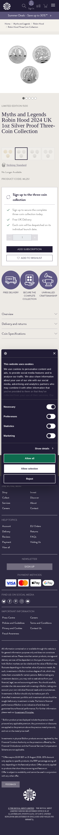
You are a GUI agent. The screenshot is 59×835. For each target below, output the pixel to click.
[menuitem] (24, 6)
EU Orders (35, 526)
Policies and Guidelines (13, 623)
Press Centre (8, 618)
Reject (29, 478)
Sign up (29, 567)
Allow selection (29, 468)
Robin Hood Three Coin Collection (23, 27)
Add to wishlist (31, 258)
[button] (53, 5)
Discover (34, 498)
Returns (34, 531)
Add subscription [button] (29, 249)
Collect (5, 498)
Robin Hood (38, 23)
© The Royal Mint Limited (21, 808)
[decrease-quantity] (9, 237)
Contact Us (36, 628)
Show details (42, 448)
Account (6, 526)
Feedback (10, 784)
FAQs (33, 537)
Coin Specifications (13, 333)
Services (6, 503)
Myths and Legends (21, 23)
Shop (4, 492)
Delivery (6, 531)
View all (6, 547)
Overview (7, 314)
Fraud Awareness (10, 633)
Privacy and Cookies (12, 628)
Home (7, 23)
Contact (34, 508)
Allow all (29, 458)
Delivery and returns (14, 323)
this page (51, 768)
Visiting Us (35, 542)
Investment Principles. (24, 712)
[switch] (50, 416)
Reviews (6, 537)
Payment (6, 542)
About (33, 503)
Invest (33, 492)
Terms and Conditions (41, 623)
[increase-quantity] (35, 237)
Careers (6, 508)
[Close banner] (54, 353)
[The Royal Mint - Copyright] (7, 5)
